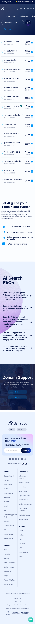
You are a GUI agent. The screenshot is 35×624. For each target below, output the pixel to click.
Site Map (22, 544)
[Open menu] (31, 8)
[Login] (19, 8)
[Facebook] (10, 459)
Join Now (26, 450)
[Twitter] (18, 459)
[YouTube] (22, 459)
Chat (18, 397)
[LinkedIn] (16, 459)
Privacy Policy (17, 598)
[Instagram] (13, 459)
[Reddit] (25, 459)
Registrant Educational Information (17, 605)
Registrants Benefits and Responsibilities (17, 608)
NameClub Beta (24, 519)
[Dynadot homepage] (3, 8)
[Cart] (24, 8)
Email (18, 392)
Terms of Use (17, 601)
